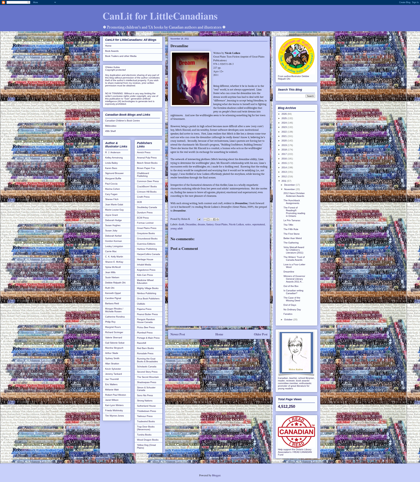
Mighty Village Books (147, 288)
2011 (284, 181)
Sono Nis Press (145, 395)
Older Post (260, 334)
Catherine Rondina (115, 316)
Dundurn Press (145, 212)
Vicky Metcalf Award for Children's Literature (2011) (294, 250)
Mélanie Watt (112, 389)
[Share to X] (211, 219)
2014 (284, 167)
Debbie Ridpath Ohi (115, 282)
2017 (284, 154)
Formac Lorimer (145, 223)
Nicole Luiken (236, 224)
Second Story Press (147, 371)
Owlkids (141, 303)
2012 (284, 176)
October (288, 319)
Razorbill (141, 343)
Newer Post (177, 334)
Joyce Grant (111, 215)
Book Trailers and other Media (120, 56)
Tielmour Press (145, 416)
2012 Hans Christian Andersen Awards (294, 194)
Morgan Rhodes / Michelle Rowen (114, 310)
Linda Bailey (111, 163)
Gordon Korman (113, 241)
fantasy (210, 224)
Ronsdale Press (145, 353)
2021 (284, 136)
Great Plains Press (146, 228)
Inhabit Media (144, 264)
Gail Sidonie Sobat (114, 342)
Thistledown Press (146, 411)
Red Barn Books (145, 348)
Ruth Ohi (109, 288)
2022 (284, 131)
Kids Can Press (145, 275)
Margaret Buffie (113, 178)
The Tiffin (288, 224)
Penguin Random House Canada (146, 320)
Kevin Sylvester (113, 368)
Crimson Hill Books (147, 191)
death (181, 224)
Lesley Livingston (114, 246)
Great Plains (221, 224)
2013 (284, 172)
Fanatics (288, 314)
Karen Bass (111, 168)
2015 (284, 163)
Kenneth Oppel (113, 293)
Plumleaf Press (145, 332)
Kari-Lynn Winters (114, 405)
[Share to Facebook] (214, 219)
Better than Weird (293, 238)
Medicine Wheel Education (145, 281)
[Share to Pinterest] (217, 219)
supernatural (258, 224)
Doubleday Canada (147, 207)
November (290, 189)
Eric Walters (111, 384)
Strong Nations (144, 400)
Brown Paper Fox (146, 168)
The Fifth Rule (291, 229)
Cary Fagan (111, 194)
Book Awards (112, 51)
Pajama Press (144, 309)
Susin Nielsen (112, 277)
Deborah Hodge (113, 220)
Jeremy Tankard (113, 374)
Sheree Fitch (111, 199)
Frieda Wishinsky (114, 410)
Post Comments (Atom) (226, 346)
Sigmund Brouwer (114, 173)
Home (219, 334)
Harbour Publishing (147, 249)
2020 (284, 140)
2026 (284, 114)
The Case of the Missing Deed (292, 299)
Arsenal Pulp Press (147, 157)
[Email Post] (198, 219)
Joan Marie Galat (114, 204)
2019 (284, 145)
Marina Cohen (112, 189)
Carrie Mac (111, 251)
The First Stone (292, 233)
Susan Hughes (112, 225)
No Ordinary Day (292, 309)
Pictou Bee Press (146, 327)
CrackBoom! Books (147, 186)
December (290, 184)
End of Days (290, 305)
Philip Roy (110, 321)
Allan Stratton (112, 363)
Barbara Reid (112, 303)
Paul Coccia (111, 183)
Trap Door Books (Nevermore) (146, 428)
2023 (284, 127)
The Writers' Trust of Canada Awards (294, 258)
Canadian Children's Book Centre (122, 120)
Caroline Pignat (113, 298)
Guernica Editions (146, 243)
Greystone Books (146, 233)
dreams (201, 224)
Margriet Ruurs (113, 327)
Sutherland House (146, 406)
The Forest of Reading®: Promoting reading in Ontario (294, 211)
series (248, 224)
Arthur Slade (111, 353)
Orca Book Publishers (148, 298)
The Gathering (291, 242)
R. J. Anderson (112, 152)
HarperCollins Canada (148, 254)
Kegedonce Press (146, 270)
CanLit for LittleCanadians (160, 16)
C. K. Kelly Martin (114, 256)
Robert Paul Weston (115, 395)
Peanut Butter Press (147, 314)
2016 (284, 158)
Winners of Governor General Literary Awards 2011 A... (294, 279)
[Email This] (205, 219)
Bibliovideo (110, 126)
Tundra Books (144, 434)
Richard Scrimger (114, 332)
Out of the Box (291, 286)
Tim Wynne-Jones (114, 415)
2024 (284, 122)
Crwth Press (143, 196)
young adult (176, 228)
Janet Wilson (111, 400)
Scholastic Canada (146, 366)
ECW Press (143, 217)
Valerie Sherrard (113, 337)
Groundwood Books (147, 238)
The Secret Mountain (148, 377)
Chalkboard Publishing (143, 174)
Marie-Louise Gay (114, 209)
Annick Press (143, 152)
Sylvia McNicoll (113, 267)
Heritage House (145, 259)
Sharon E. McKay (114, 261)
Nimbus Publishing (146, 293)
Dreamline (191, 224)
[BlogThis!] (208, 219)
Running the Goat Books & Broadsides (147, 360)
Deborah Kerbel (113, 235)
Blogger (216, 475)
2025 (284, 118)
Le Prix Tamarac (292, 220)
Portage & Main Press (148, 338)
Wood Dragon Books (147, 439)
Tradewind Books (146, 421)
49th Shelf (110, 131)
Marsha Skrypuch (114, 348)
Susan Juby (111, 230)
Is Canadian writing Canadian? (293, 292)
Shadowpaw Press (146, 382)
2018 (284, 149)
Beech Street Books (147, 163)
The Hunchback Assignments (292, 201)
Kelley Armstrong (114, 157)
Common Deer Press (148, 181)
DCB (139, 202)
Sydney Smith (112, 358)
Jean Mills (110, 272)
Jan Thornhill (112, 379)
